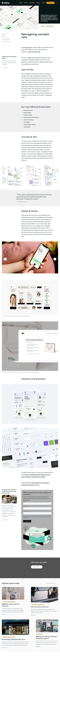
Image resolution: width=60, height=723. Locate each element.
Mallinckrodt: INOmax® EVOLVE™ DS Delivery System (46, 637)
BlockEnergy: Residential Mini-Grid (13, 639)
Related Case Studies (10, 583)
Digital (3, 36)
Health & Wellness (6, 39)
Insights (38, 2)
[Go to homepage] (6, 3)
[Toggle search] (56, 2)
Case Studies (32, 2)
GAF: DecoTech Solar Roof (40, 607)
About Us (43, 2)
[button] (5, 259)
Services (26, 2)
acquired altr (28, 47)
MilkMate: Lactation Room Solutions (10, 605)
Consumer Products (6, 41)
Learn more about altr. (34, 52)
